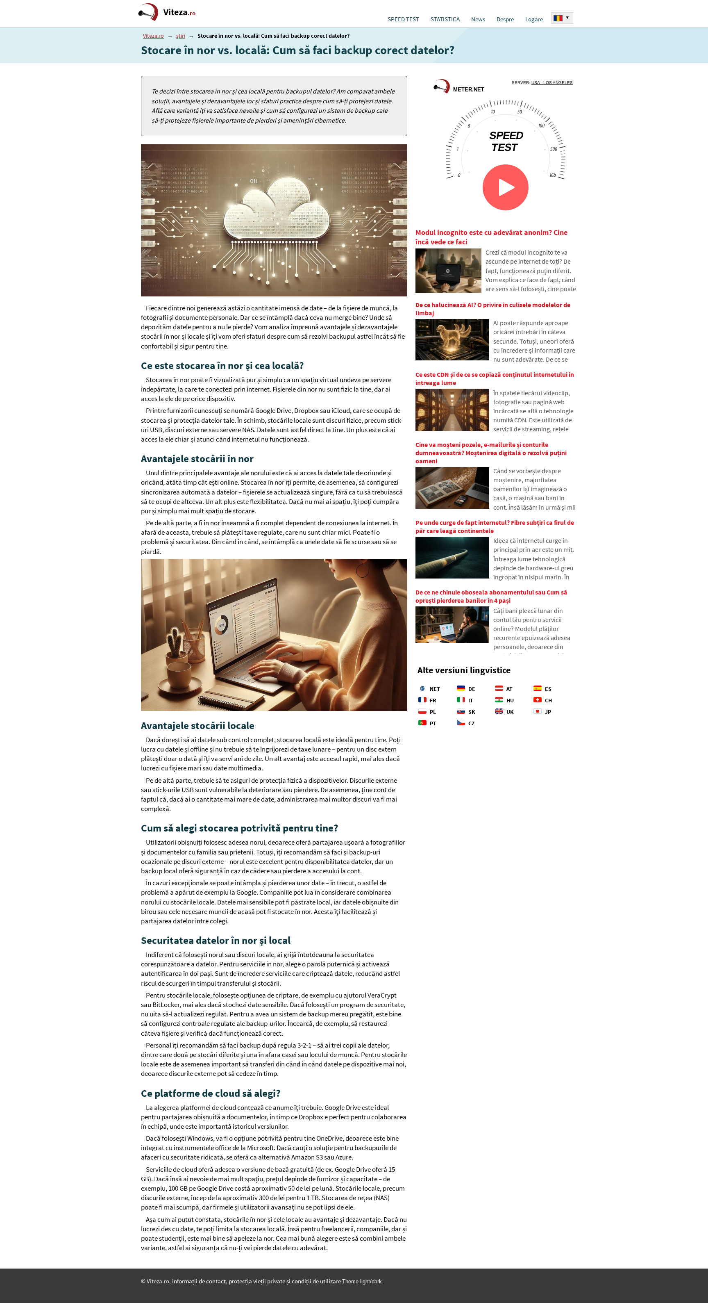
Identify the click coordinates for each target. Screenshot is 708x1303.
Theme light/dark (362, 1281)
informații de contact (199, 1281)
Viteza (179, 12)
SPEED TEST (403, 19)
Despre (505, 19)
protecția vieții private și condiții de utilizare (285, 1281)
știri (180, 35)
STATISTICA (445, 19)
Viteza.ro (153, 35)
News (478, 19)
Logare (534, 19)
